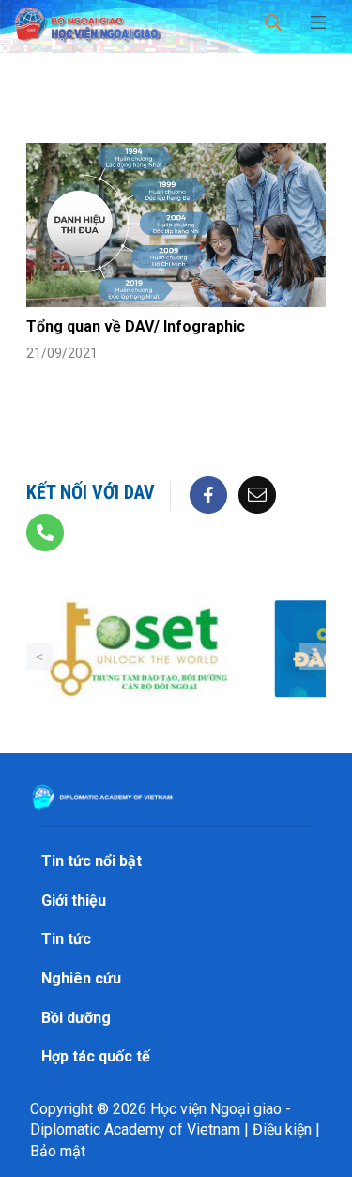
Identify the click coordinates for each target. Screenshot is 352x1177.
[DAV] (86, 21)
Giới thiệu (73, 900)
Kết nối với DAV (90, 492)
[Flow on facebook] (208, 494)
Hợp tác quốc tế (95, 1056)
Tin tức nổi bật (91, 861)
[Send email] (257, 494)
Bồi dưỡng (76, 1018)
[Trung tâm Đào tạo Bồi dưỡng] (138, 649)
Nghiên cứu (81, 978)
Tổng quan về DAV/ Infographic (135, 326)
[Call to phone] (45, 531)
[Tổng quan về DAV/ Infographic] (176, 225)
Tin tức (66, 939)
